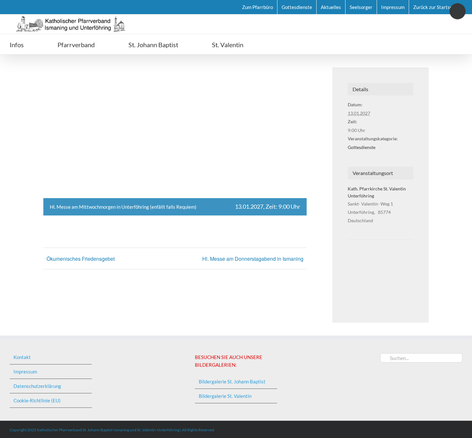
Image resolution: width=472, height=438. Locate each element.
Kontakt (22, 357)
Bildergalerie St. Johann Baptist (232, 381)
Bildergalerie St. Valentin (225, 396)
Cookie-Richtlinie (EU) (37, 400)
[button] (279, 44)
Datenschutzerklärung (37, 386)
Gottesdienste (361, 147)
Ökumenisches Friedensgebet (81, 258)
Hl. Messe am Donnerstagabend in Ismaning (252, 258)
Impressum (25, 371)
